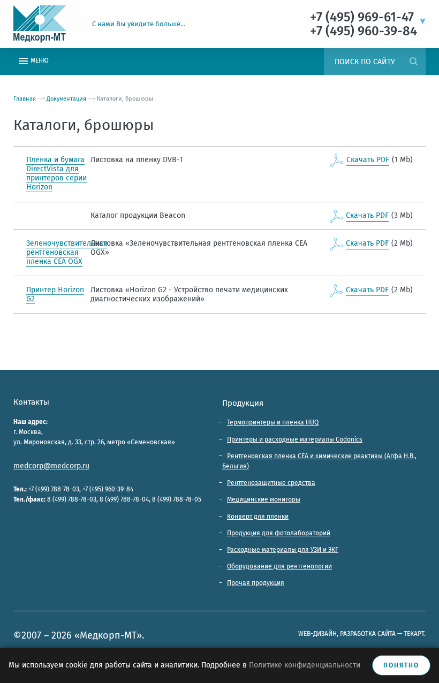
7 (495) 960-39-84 (366, 31)
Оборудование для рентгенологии (279, 566)
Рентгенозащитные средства (271, 483)
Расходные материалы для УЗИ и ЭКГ (282, 549)
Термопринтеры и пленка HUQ (273, 422)
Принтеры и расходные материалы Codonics (294, 439)
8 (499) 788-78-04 (124, 499)
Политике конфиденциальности (304, 665)
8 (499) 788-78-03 (71, 499)
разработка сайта (368, 634)
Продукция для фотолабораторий (278, 533)
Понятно (401, 665)
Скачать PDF (367, 159)
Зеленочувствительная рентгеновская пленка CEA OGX (67, 252)
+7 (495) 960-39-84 (107, 489)
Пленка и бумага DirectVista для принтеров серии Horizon (56, 173)
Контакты (31, 402)
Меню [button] (39, 60)
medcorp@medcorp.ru (51, 465)
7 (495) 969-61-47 (365, 17)
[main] (219, 222)
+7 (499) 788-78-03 (53, 489)
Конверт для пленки (258, 516)
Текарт (414, 634)
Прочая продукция (255, 583)
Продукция (242, 403)
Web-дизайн (317, 634)
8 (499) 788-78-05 (176, 499)
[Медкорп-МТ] (46, 24)
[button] (421, 16)
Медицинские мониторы (263, 499)
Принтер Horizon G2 (55, 294)
